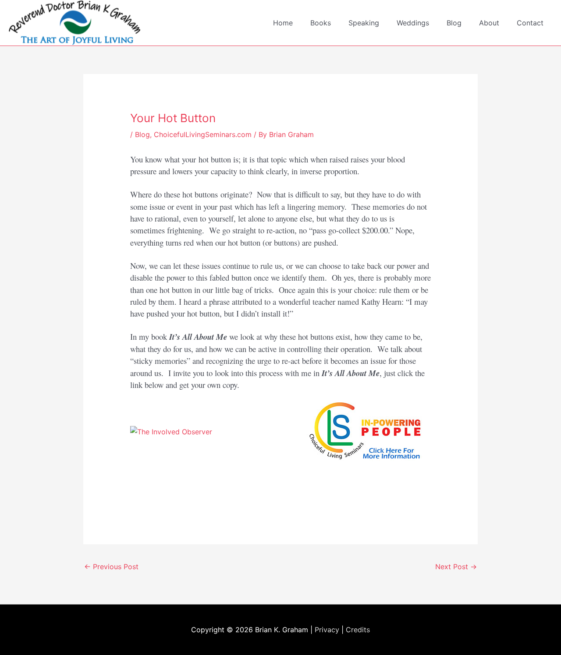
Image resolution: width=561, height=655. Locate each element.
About (489, 22)
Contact (530, 22)
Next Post (456, 566)
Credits (358, 629)
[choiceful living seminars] (368, 430)
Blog (454, 22)
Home (283, 22)
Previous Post (111, 566)
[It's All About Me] (171, 430)
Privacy (327, 629)
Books (320, 22)
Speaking (363, 22)
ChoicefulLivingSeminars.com (203, 134)
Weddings (413, 22)
